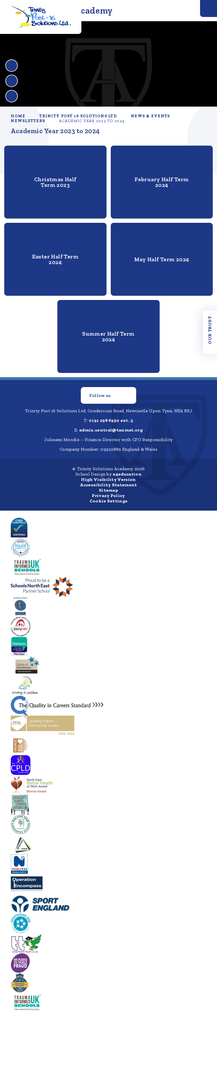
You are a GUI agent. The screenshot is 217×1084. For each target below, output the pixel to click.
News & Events (150, 116)
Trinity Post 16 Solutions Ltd (78, 116)
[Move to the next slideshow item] (11, 81)
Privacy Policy (108, 495)
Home (18, 116)
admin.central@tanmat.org (111, 430)
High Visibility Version (108, 479)
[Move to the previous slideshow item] (11, 65)
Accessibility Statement (108, 484)
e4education (127, 474)
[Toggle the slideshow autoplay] (11, 96)
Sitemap (108, 490)
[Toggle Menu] (208, 8)
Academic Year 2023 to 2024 (92, 120)
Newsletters (28, 120)
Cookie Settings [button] (109, 501)
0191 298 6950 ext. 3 (111, 420)
